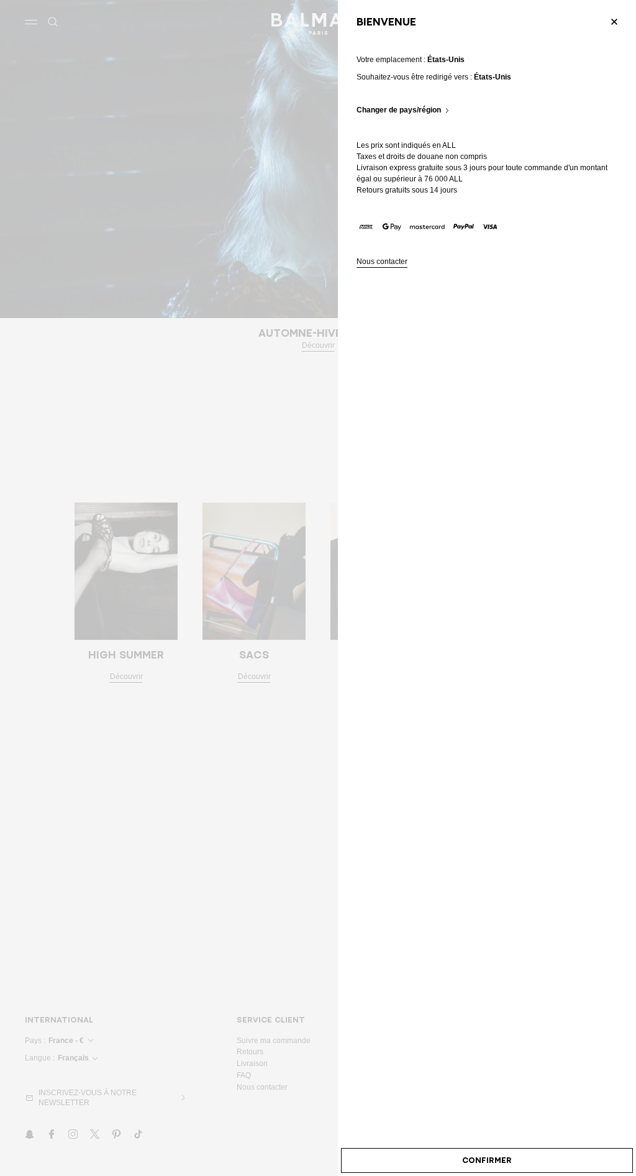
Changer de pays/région (399, 110)
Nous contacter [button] (382, 262)
